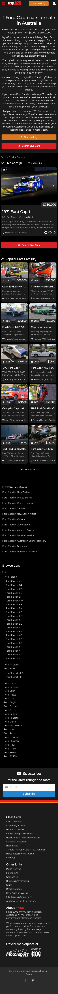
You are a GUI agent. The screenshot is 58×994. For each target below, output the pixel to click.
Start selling (38, 3)
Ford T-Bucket (11, 737)
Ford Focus (10, 683)
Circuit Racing (14, 821)
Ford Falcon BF (13, 596)
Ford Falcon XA (13, 643)
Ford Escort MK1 (14, 677)
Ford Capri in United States (17, 497)
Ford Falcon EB (13, 604)
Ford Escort (10, 668)
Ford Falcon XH (13, 647)
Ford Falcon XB (13, 612)
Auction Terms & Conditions (21, 901)
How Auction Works (17, 893)
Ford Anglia (10, 702)
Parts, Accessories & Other (20, 853)
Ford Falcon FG (13, 593)
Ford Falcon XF (13, 627)
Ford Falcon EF (13, 631)
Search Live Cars (30, 145)
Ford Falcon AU (13, 581)
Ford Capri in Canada (13, 508)
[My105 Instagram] (32, 980)
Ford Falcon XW (14, 600)
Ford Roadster (11, 717)
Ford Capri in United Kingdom (18, 503)
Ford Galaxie (10, 714)
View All (10, 857)
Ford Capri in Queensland (16, 524)
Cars (3, 157)
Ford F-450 (10, 748)
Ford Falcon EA (13, 608)
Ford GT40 (9, 698)
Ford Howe (10, 752)
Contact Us (12, 877)
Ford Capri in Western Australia (19, 530)
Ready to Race (14, 889)
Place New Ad (13, 869)
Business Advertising (17, 881)
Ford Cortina (11, 687)
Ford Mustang (11, 664)
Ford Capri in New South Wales (19, 513)
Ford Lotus (10, 729)
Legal (38, 971)
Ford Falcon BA (13, 585)
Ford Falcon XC (13, 635)
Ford (11, 157)
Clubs (9, 885)
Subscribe (36, 163)
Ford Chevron (11, 741)
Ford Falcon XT (13, 658)
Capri (20, 157)
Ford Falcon (10, 576)
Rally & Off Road (15, 829)
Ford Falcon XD (13, 616)
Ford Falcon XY (13, 589)
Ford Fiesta (10, 694)
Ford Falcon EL (13, 623)
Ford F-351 (9, 744)
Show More (30, 469)
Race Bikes (12, 845)
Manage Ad (12, 873)
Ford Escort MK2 (14, 673)
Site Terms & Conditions (19, 897)
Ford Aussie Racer (13, 725)
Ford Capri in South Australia (18, 535)
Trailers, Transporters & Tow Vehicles (25, 849)
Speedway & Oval (15, 825)
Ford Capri (9, 690)
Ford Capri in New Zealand (16, 492)
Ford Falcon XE (13, 620)
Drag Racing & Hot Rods (19, 833)
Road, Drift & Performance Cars (23, 837)
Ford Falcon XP (13, 650)
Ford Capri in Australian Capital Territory (24, 540)
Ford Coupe (10, 706)
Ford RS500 (10, 756)
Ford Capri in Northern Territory (19, 551)
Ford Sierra (10, 710)
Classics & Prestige (16, 841)
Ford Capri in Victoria (14, 519)
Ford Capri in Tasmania (14, 546)
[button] (29, 186)
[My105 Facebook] (25, 980)
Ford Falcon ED (13, 639)
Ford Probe (10, 733)
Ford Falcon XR (13, 654)
